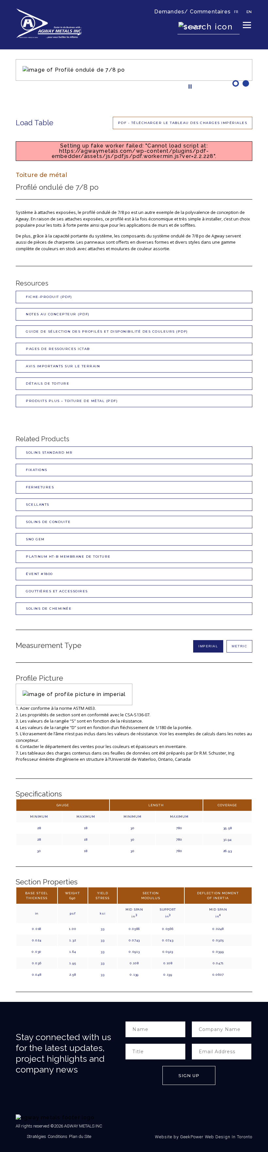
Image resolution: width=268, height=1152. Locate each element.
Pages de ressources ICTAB (58, 349)
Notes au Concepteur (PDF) (58, 314)
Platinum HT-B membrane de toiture (68, 556)
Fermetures (40, 487)
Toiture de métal (41, 175)
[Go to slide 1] (236, 83)
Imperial (208, 646)
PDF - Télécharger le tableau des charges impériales (182, 123)
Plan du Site (80, 1136)
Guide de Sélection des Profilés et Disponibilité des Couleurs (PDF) (107, 331)
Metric (239, 646)
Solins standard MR (49, 452)
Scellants (37, 504)
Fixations (36, 470)
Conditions (57, 1136)
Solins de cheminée (49, 608)
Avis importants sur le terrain (63, 366)
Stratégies (36, 1136)
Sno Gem (35, 539)
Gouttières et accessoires (57, 591)
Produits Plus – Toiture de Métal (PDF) (72, 401)
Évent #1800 (39, 574)
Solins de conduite (48, 522)
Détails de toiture (47, 383)
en (249, 11)
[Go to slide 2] (246, 83)
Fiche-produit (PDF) (49, 297)
